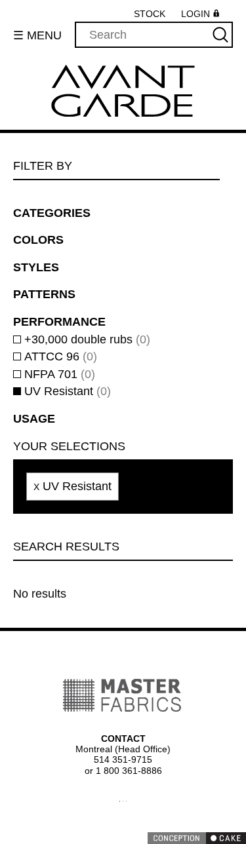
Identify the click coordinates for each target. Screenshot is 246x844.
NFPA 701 (59, 375)
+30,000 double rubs (88, 341)
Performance (59, 322)
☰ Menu (37, 35)
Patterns (42, 295)
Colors (37, 240)
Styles (33, 268)
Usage (33, 419)
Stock (149, 14)
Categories (49, 213)
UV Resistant (65, 392)
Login (195, 14)
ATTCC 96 (59, 358)
